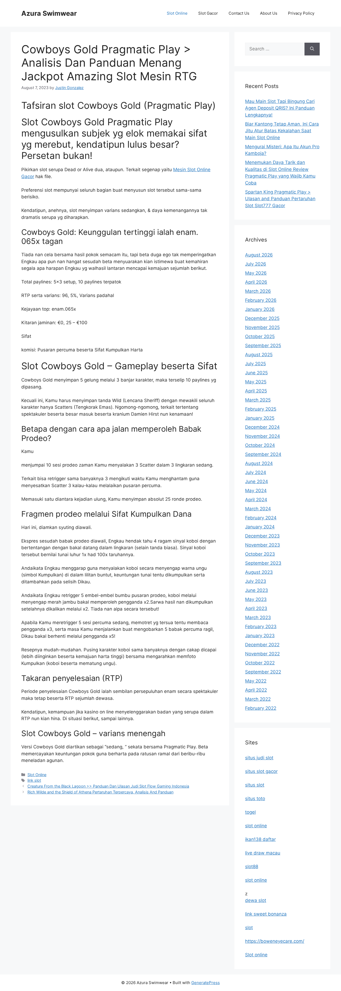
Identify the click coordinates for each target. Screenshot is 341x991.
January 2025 (259, 418)
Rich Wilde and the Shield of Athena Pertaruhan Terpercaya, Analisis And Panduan (100, 792)
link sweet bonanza (266, 914)
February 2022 (260, 708)
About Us (268, 13)
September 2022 (263, 672)
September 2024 (263, 454)
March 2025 (258, 400)
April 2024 (256, 499)
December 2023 (262, 536)
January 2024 (260, 526)
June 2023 (256, 590)
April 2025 (256, 391)
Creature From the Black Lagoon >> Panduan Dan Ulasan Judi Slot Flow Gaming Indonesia (108, 786)
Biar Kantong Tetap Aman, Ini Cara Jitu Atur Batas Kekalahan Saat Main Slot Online (282, 130)
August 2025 (259, 354)
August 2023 (259, 572)
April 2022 (256, 690)
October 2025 (260, 336)
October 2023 (260, 554)
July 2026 (255, 264)
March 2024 (258, 508)
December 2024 (262, 427)
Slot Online (177, 13)
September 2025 (263, 345)
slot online (256, 825)
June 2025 (256, 372)
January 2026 (260, 309)
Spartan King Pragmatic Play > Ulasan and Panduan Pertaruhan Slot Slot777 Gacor (280, 198)
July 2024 (255, 472)
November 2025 (262, 327)
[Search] (312, 49)
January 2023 (260, 635)
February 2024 (261, 517)
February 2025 (260, 409)
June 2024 (256, 481)
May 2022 (255, 681)
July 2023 (255, 581)
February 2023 (261, 626)
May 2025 (255, 381)
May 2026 (256, 273)
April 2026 (256, 282)
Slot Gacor (208, 13)
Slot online (256, 954)
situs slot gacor (261, 771)
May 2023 (256, 599)
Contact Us (239, 13)
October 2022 (260, 662)
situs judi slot (259, 757)
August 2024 (259, 463)
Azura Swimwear (49, 13)
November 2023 (262, 545)
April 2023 (256, 608)
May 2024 (256, 490)
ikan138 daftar (260, 839)
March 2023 (258, 617)
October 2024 (260, 445)
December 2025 (262, 318)
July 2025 (255, 363)
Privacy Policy (301, 13)
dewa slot (255, 900)
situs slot (254, 785)
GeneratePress (205, 982)
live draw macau (262, 853)
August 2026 (259, 255)
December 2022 (262, 644)
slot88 (251, 866)
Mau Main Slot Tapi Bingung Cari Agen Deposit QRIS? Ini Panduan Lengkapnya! (280, 108)
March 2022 (258, 699)
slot (249, 927)
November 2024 (262, 436)
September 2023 (263, 563)
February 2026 (261, 300)
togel (250, 812)
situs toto (255, 798)
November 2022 (262, 653)
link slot (34, 780)
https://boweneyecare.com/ (274, 941)
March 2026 (258, 291)
